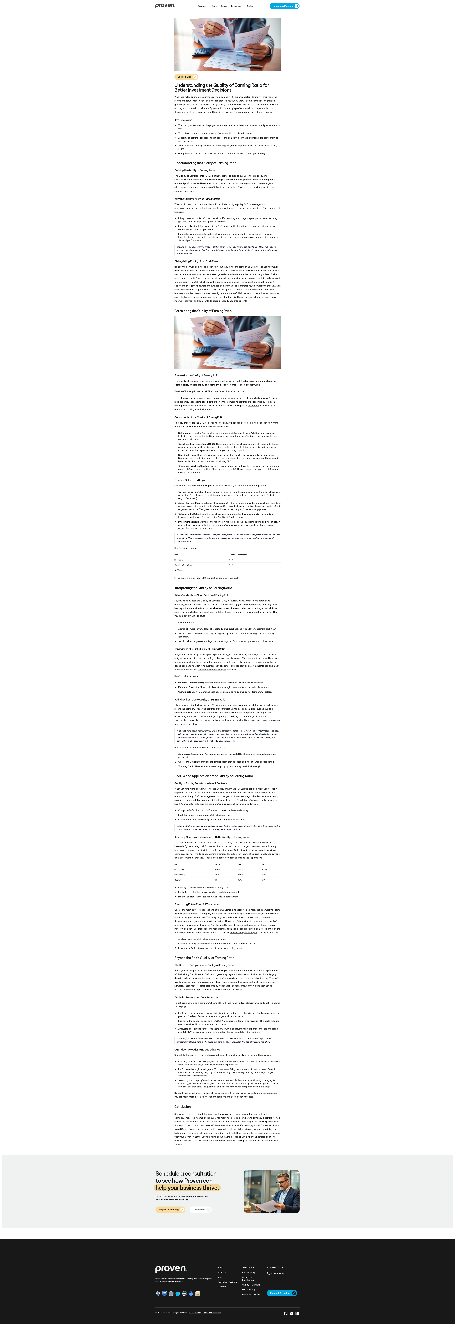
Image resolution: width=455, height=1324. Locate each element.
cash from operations (210, 846)
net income (247, 297)
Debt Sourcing (248, 1289)
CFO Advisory (248, 1272)
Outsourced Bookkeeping (248, 1278)
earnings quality (232, 578)
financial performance (189, 240)
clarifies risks (184, 1075)
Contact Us (199, 1209)
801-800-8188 (277, 1273)
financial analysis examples (243, 932)
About (214, 6)
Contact (250, 6)
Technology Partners (227, 1282)
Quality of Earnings (251, 1285)
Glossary (221, 1287)
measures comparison (242, 1086)
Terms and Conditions (212, 1313)
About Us (221, 1272)
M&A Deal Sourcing (251, 1294)
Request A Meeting (283, 6)
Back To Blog (184, 76)
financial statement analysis (212, 669)
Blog (219, 1277)
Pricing (224, 6)
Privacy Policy (195, 1313)
